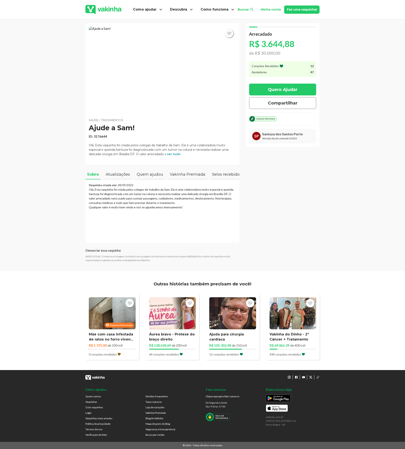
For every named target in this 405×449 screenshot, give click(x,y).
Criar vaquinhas (94, 407)
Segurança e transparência (160, 429)
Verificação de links (96, 434)
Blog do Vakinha (154, 418)
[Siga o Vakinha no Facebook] (296, 377)
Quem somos (93, 396)
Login (88, 412)
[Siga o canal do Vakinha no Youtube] (303, 377)
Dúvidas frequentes (157, 396)
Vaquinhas (91, 401)
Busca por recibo (155, 434)
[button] (162, 70)
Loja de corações (155, 407)
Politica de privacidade (98, 423)
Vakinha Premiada (156, 412)
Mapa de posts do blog (158, 423)
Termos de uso (93, 429)
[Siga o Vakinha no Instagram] (289, 377)
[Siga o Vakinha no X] (310, 377)
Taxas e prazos (154, 401)
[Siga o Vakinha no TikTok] (318, 377)
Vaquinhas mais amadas (98, 418)
